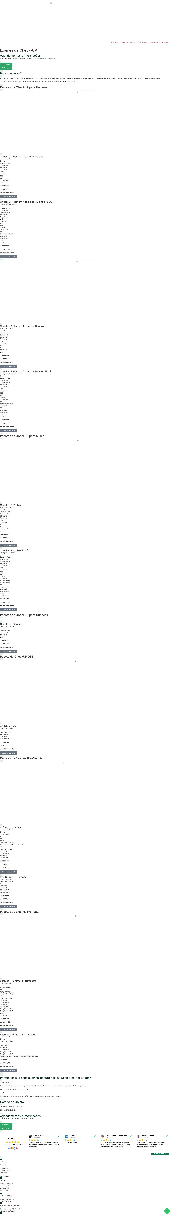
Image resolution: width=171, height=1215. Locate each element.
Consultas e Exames (127, 42)
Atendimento (142, 42)
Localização (154, 42)
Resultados (165, 42)
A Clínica (114, 42)
